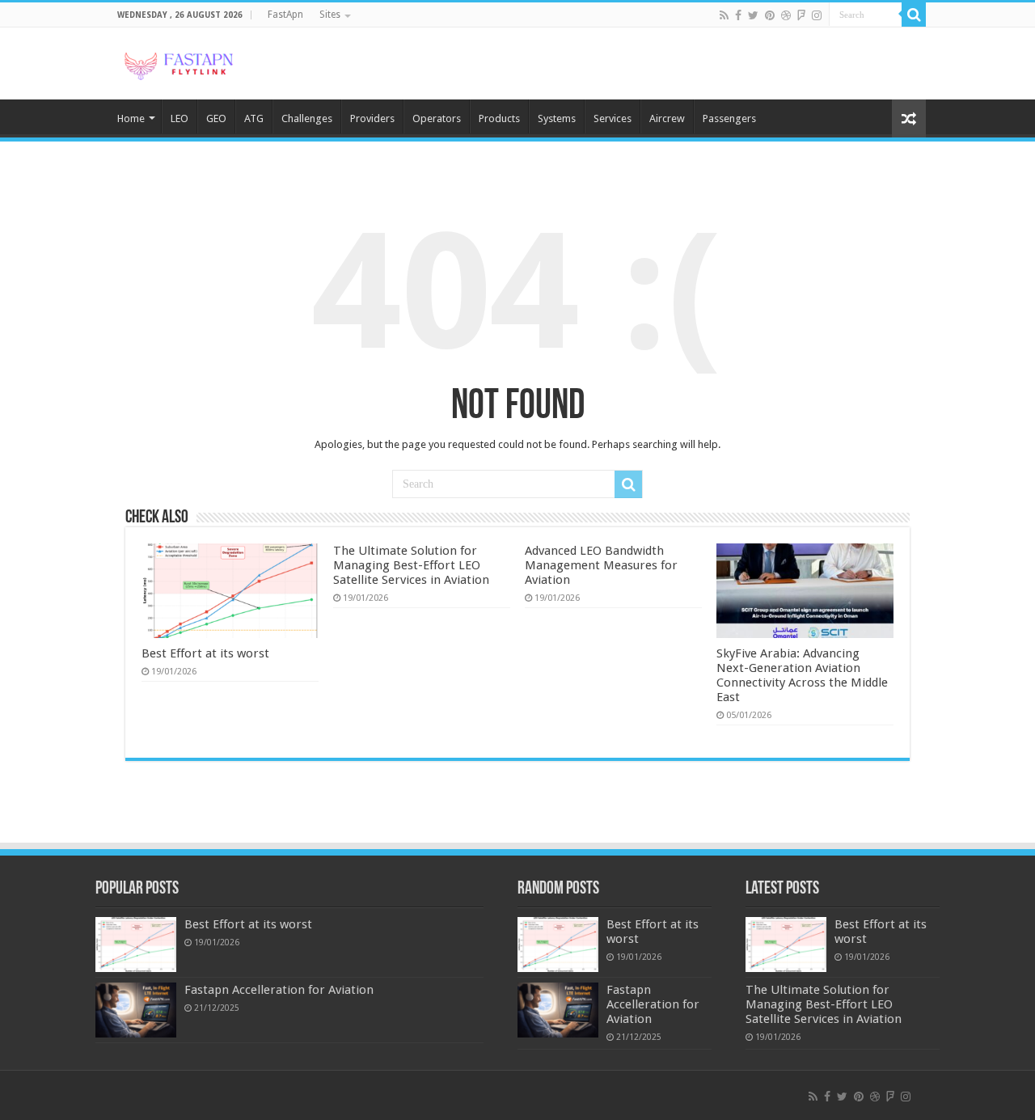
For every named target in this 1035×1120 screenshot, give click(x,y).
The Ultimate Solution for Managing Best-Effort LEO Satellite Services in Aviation (411, 565)
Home (131, 118)
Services (613, 118)
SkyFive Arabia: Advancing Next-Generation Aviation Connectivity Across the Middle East (802, 675)
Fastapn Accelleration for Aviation (279, 990)
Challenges (306, 118)
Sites (329, 14)
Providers (372, 118)
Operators (436, 118)
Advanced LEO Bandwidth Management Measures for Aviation (601, 565)
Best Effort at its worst (205, 653)
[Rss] (724, 15)
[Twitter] (753, 15)
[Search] (914, 14)
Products (499, 118)
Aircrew (667, 118)
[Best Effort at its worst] (135, 944)
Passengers (729, 118)
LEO (179, 118)
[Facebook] (738, 15)
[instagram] (816, 15)
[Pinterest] (769, 15)
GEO (216, 118)
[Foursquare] (801, 15)
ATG (254, 118)
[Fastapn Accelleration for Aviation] (135, 1010)
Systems (557, 118)
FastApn (285, 14)
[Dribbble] (785, 15)
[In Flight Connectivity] (177, 63)
